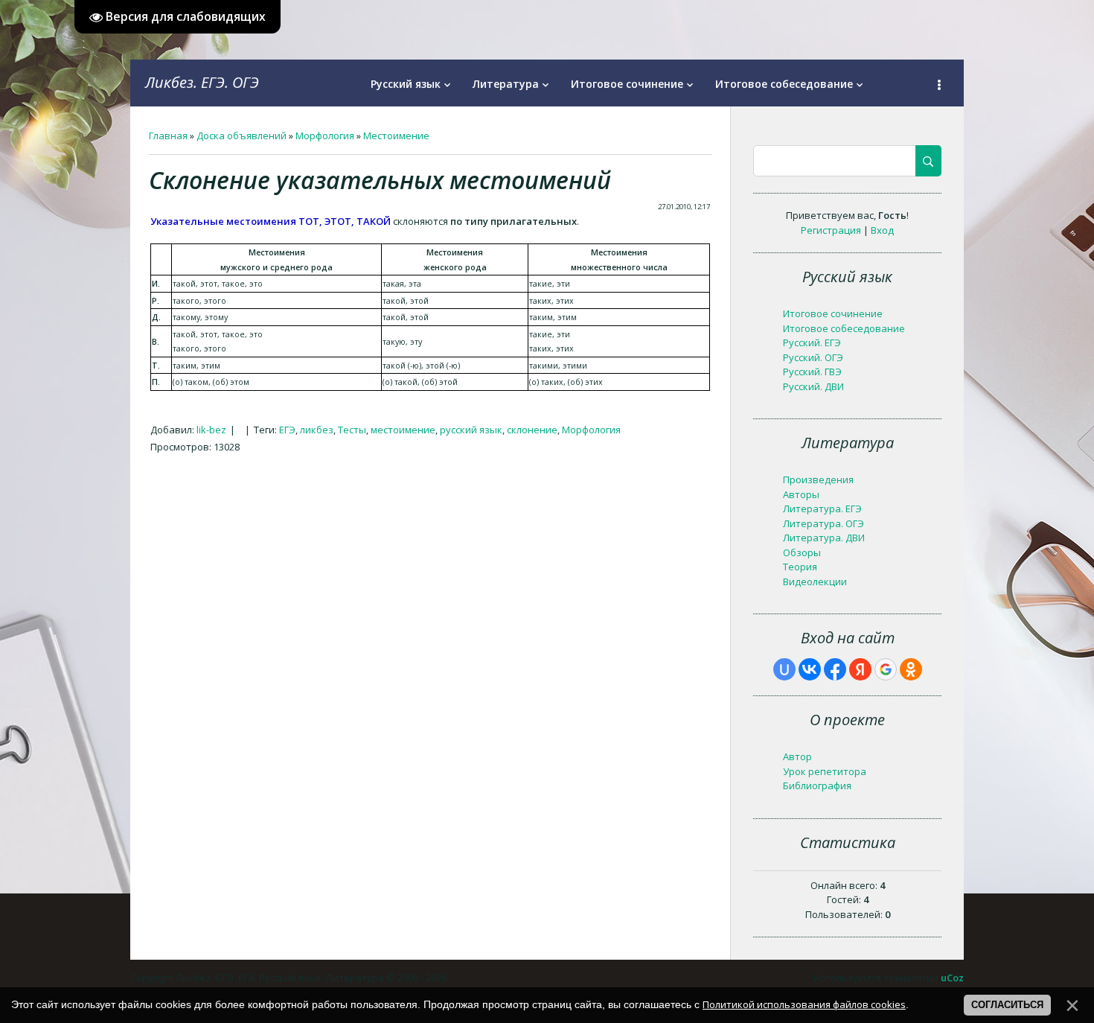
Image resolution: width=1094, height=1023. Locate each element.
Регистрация (831, 230)
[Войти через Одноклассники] (911, 669)
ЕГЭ (287, 429)
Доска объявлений (241, 135)
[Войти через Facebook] (835, 669)
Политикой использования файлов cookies (804, 1004)
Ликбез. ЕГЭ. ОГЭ (202, 82)
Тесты (352, 429)
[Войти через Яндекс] (860, 669)
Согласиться (1007, 1004)
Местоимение (396, 135)
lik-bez (211, 429)
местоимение (403, 429)
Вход (882, 230)
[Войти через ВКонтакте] (810, 669)
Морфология (324, 135)
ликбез (316, 429)
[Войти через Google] (885, 669)
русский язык (471, 429)
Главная (168, 135)
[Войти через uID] (784, 669)
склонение (532, 429)
